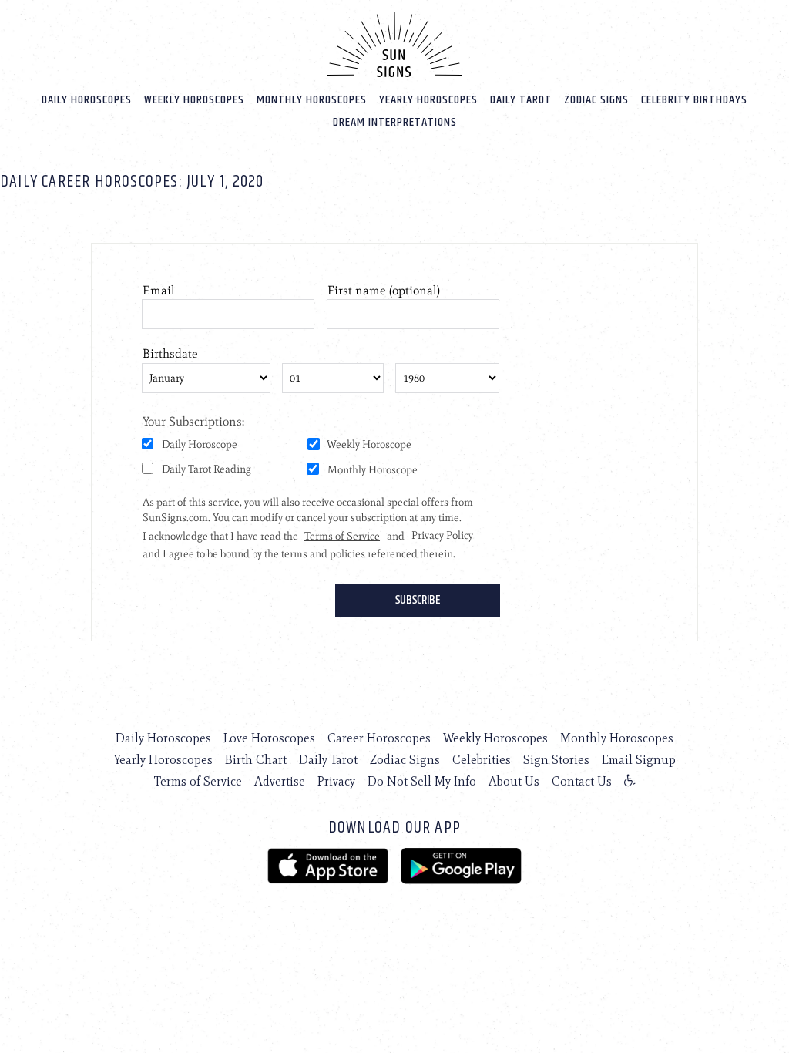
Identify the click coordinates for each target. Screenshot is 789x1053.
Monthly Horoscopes (312, 99)
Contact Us (582, 781)
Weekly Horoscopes (194, 99)
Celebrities (481, 759)
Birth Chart (256, 759)
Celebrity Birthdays (694, 99)
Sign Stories (556, 759)
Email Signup (639, 759)
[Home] (394, 44)
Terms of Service (198, 781)
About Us (514, 781)
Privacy (336, 781)
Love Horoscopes (269, 738)
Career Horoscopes (379, 738)
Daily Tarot (521, 99)
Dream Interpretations (395, 122)
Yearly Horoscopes (428, 99)
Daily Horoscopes (87, 99)
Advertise (279, 781)
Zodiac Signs (596, 99)
